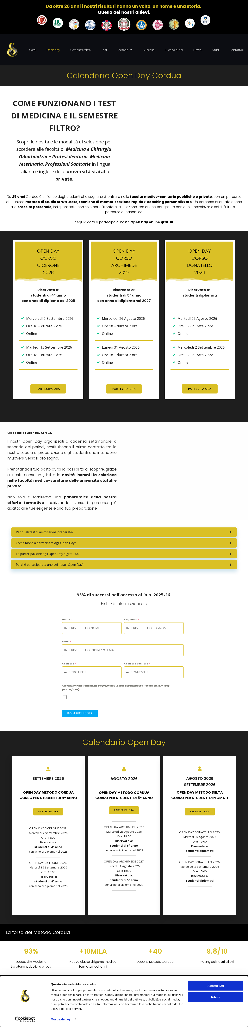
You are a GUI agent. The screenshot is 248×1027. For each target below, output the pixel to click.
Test (104, 50)
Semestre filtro (80, 50)
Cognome (131, 619)
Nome (67, 619)
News (197, 50)
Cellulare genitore (137, 663)
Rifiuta (215, 997)
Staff (215, 50)
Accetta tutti (216, 985)
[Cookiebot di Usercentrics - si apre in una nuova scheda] (25, 1019)
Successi (149, 50)
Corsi (32, 50)
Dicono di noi (174, 50)
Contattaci (237, 50)
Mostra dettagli (61, 1019)
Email (66, 641)
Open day (53, 50)
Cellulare (69, 663)
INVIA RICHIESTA (80, 713)
